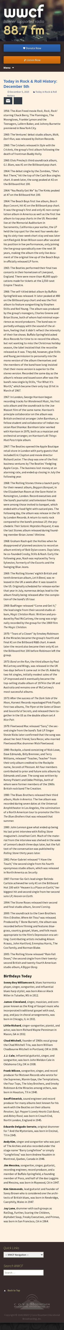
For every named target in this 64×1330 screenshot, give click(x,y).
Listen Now (33, 60)
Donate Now (33, 48)
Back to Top (14, 1290)
